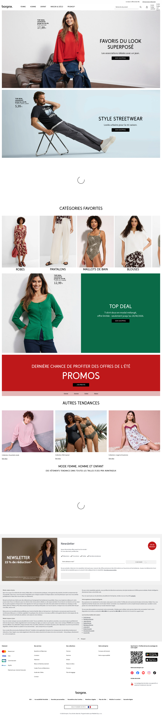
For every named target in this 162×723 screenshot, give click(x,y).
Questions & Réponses (40, 651)
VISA (9, 656)
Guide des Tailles (39, 672)
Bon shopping (120, 58)
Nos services (37, 646)
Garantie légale (128, 699)
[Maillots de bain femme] (95, 243)
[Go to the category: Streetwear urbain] (81, 124)
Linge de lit (86, 627)
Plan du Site (102, 699)
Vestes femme (87, 623)
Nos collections (70, 646)
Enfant (86, 393)
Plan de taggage (70, 672)
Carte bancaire (12, 661)
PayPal (10, 665)
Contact (36, 677)
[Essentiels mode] (27, 435)
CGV (30, 699)
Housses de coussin (88, 631)
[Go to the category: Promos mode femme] (81, 375)
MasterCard (11, 651)
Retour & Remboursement (41, 664)
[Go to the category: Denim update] (81, 49)
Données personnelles (110, 570)
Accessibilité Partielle (41, 699)
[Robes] (20, 244)
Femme (66, 393)
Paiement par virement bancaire (17, 670)
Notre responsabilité (104, 655)
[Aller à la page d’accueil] (11, 6)
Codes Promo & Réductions (41, 668)
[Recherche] (140, 7)
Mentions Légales (90, 699)
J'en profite (81, 385)
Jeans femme (87, 621)
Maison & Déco (70, 664)
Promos (68, 668)
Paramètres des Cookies (75, 699)
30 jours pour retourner (149, 2)
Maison (96, 393)
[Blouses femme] (133, 243)
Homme (76, 393)
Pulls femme (86, 617)
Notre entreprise (103, 646)
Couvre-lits (86, 633)
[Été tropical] (81, 435)
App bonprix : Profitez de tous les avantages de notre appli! (144, 647)
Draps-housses (87, 629)
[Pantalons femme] (58, 243)
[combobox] (126, 7)
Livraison (36, 655)
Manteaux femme (88, 625)
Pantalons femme (88, 619)
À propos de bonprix (104, 651)
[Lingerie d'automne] (134, 435)
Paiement (4, 646)
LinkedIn (133, 596)
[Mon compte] (147, 7)
